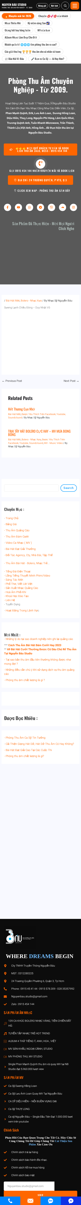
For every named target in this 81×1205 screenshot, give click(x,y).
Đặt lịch (54, 5)
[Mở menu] (74, 6)
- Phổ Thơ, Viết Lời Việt (18, 584)
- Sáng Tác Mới (13, 580)
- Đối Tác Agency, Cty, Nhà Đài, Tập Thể (28, 555)
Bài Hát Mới (13, 301)
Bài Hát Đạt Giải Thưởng (21, 549)
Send (40, 1195)
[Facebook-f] (7, 207)
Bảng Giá (11, 524)
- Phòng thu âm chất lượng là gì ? (24, 680)
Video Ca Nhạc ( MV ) (19, 543)
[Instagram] (73, 207)
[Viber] (51, 207)
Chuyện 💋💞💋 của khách (53, 16)
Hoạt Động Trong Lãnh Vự (22, 611)
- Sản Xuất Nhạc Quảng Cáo (21, 588)
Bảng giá (42, 5)
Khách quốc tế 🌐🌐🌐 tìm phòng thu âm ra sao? (31, 44)
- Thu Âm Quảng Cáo (16, 530)
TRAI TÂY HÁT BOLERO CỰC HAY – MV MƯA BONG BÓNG (39, 432)
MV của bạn (43, 30)
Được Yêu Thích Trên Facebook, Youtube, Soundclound (36, 441)
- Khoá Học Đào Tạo (16, 596)
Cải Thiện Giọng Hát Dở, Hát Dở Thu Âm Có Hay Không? (40, 744)
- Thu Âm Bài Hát (14, 563)
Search (68, 488)
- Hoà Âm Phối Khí (15, 592)
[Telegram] (40, 207)
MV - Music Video (53, 443)
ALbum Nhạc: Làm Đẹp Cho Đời (21, 37)
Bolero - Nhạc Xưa (31, 301)
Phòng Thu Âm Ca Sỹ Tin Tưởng (25, 738)
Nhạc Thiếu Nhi (13, 23)
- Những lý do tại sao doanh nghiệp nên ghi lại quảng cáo (38, 639)
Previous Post (12, 381)
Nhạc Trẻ (41, 563)
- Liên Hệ (9, 600)
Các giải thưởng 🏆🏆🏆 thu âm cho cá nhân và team (32, 51)
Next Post (71, 381)
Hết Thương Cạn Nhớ (21, 408)
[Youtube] (18, 207)
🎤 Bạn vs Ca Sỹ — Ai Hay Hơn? (47, 59)
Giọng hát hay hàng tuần (17, 30)
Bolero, (31, 563)
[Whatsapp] (29, 207)
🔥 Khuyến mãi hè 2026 (18, 16)
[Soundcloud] (62, 207)
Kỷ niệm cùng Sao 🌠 (39, 23)
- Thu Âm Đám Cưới (16, 537)
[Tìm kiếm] (65, 6)
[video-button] (40, 164)
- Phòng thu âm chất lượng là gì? (24, 756)
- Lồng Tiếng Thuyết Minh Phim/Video (27, 576)
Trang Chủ (12, 518)
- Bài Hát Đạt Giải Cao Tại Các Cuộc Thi (28, 750)
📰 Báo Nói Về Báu (14, 59)
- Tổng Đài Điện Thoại (17, 572)
